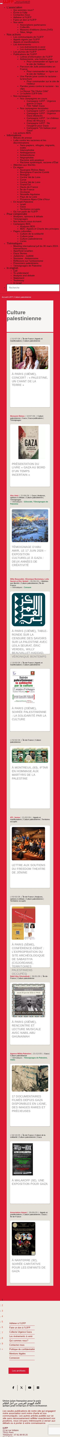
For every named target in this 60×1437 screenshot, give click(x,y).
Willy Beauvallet (17, 579)
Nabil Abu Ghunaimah (20, 976)
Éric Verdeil (23, 581)
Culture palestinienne (31, 341)
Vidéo (12, 1060)
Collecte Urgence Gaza (20, 1332)
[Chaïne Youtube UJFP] (29, 1388)
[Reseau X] (21, 1388)
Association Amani (18, 1212)
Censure (27, 587)
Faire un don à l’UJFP (19, 1328)
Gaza (24, 418)
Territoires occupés (18, 901)
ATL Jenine (15, 817)
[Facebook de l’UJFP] (13, 1388)
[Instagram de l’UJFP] (38, 1388)
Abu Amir (14, 496)
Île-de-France (28, 339)
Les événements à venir (20, 1336)
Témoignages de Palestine (35, 1058)
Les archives (18, 1370)
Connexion (14, 1358)
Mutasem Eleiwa (17, 416)
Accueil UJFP (7, 297)
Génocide (28, 502)
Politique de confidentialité (22, 1349)
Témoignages (15, 420)
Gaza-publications (35, 418)
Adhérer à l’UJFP (17, 1323)
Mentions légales (17, 1353)
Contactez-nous (16, 1345)
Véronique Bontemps (34, 579)
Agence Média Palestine (20, 1054)
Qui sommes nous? (18, 1341)
